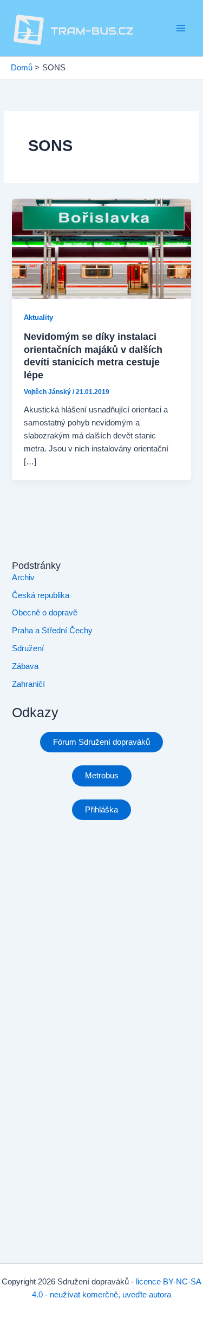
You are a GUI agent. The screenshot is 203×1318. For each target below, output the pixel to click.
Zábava (25, 666)
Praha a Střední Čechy (52, 630)
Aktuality (38, 317)
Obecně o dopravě (44, 612)
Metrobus (102, 775)
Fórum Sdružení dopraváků (101, 742)
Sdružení (28, 648)
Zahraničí (28, 684)
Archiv (23, 577)
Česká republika (40, 595)
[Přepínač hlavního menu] (180, 28)
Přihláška (101, 809)
